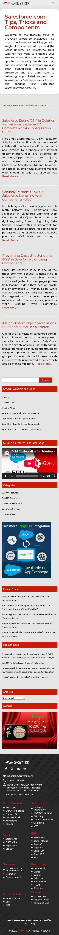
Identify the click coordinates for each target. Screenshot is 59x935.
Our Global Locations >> (19, 794)
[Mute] (48, 476)
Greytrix (5, 397)
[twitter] (12, 768)
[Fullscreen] (53, 476)
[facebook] (5, 768)
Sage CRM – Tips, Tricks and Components (21, 429)
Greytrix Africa (8, 408)
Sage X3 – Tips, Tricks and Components (20, 413)
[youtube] (24, 768)
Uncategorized (9, 514)
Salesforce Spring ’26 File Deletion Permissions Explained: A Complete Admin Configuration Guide (28, 126)
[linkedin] (18, 768)
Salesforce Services (11, 509)
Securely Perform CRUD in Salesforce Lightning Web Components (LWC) (23, 195)
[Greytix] (25, 762)
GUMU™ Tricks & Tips (12, 503)
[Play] (5, 476)
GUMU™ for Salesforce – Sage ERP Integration (23, 663)
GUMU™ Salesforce (11, 498)
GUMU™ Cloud (8, 402)
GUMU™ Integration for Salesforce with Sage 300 (25, 677)
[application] (29, 463)
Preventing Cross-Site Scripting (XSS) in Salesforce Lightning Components (27, 259)
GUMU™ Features (10, 492)
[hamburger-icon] (53, 2)
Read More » (10, 176)
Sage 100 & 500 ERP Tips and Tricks (19, 418)
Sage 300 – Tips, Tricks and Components (21, 424)
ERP (34, 833)
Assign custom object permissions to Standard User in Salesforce (29, 325)
